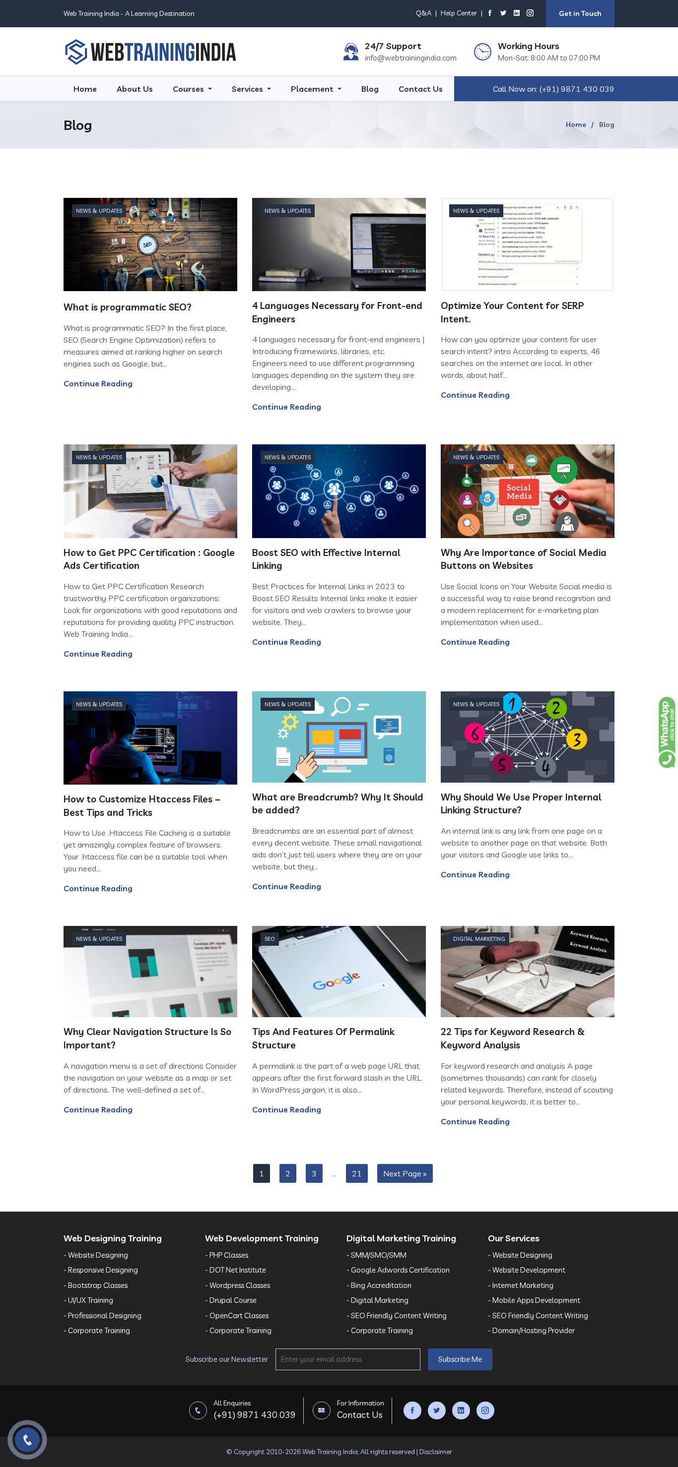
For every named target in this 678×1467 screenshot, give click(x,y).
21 (357, 1173)
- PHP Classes (226, 1255)
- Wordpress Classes (237, 1285)
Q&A (423, 12)
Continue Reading (98, 383)
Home (85, 89)
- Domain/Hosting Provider (531, 1330)
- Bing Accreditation (378, 1285)
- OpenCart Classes (237, 1315)
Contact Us (421, 89)
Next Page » (405, 1173)
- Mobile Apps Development (534, 1300)
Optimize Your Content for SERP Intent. (512, 312)
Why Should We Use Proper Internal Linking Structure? (521, 803)
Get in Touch (580, 13)
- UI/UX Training (88, 1300)
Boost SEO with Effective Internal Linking (326, 559)
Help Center (459, 12)
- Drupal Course (231, 1300)
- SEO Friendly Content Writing (396, 1315)
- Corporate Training (97, 1330)
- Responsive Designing (101, 1270)
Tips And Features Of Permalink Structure (323, 1038)
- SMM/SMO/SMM (376, 1255)
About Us (135, 89)
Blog (370, 89)
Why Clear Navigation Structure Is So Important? (147, 1038)
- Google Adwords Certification (398, 1270)
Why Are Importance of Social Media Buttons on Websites (524, 559)
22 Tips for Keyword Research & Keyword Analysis (513, 1038)
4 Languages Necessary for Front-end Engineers (337, 312)
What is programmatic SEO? (128, 307)
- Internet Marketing (520, 1285)
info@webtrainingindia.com (411, 57)
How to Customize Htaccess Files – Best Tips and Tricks (142, 805)
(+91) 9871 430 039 (577, 89)
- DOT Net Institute (235, 1270)
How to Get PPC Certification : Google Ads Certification (149, 559)
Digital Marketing (479, 938)
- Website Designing (96, 1255)
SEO (270, 938)
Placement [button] (313, 89)
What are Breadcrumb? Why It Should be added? (337, 803)
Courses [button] (189, 89)
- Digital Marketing (377, 1300)
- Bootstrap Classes (96, 1285)
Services (248, 89)
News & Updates (99, 210)
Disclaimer (435, 1451)
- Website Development (526, 1270)
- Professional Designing (102, 1315)
